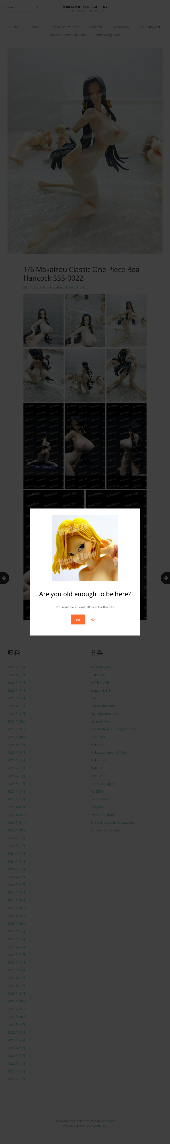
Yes (78, 619)
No (92, 619)
